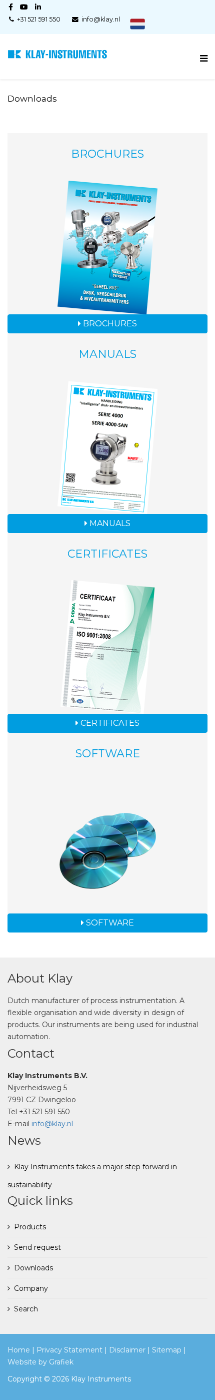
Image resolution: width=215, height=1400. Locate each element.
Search (26, 1308)
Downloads (33, 1267)
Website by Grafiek (41, 1361)
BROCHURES (109, 323)
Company (31, 1288)
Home (19, 1349)
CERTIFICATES (109, 723)
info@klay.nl (52, 1123)
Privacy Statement (69, 1349)
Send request (37, 1247)
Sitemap (167, 1349)
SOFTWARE (109, 922)
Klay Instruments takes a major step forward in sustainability (92, 1175)
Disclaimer (127, 1349)
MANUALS (109, 523)
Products (30, 1226)
